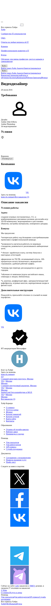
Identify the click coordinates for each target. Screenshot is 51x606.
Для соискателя (12, 442)
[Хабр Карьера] (10, 25)
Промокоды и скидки (15, 434)
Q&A (7, 604)
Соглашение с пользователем (18, 458)
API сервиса (11, 447)
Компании (21, 78)
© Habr (4, 590)
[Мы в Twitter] (19, 488)
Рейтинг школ (12, 432)
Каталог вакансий (13, 414)
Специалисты (15, 75)
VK (27, 192)
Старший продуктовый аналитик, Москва (19, 386)
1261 (17, 586)
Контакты (10, 421)
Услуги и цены (12, 410)
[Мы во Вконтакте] (19, 526)
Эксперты (13, 78)
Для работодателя (13, 445)
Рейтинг (29, 78)
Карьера (13, 604)
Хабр (3, 604)
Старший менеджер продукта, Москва (17, 379)
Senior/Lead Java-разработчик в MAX (16, 392)
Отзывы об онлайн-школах (17, 429)
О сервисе (10, 407)
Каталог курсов (12, 416)
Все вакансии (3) (22, 197)
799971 (32, 586)
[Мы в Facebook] (19, 507)
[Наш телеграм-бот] (19, 584)
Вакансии (5, 75)
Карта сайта (11, 419)
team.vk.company (8, 197)
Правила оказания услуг (16, 460)
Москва (9, 381)
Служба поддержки (14, 449)
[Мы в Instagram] (19, 545)
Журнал (44, 78)
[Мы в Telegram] (19, 564)
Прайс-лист (11, 462)
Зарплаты (37, 78)
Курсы (19, 604)
